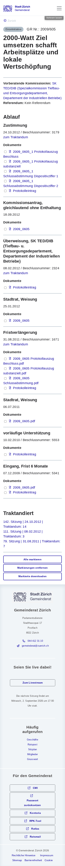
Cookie (49, 860)
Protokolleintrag (24, 191)
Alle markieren (32, 559)
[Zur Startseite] (16, 8)
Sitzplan (32, 749)
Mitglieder (32, 754)
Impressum (46, 855)
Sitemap (17, 860)
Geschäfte (32, 739)
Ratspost (32, 744)
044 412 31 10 (35, 641)
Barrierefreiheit (33, 860)
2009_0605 (21, 229)
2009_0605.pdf (24, 421)
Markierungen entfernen (32, 567)
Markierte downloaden (32, 576)
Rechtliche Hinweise (23, 855)
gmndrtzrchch (35, 646)
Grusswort (32, 759)
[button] (59, 8)
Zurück (12, 20)
